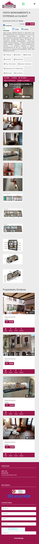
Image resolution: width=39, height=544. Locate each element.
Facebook (8, 25)
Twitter (17, 29)
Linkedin (26, 29)
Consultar (22, 24)
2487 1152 (4, 471)
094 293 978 (4, 473)
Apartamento (10, 317)
